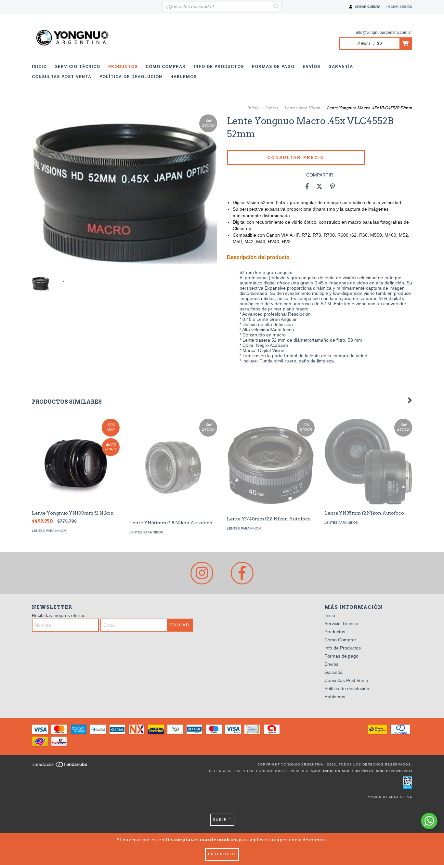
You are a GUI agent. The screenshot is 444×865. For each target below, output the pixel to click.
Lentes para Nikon (302, 107)
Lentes (271, 107)
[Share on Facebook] (307, 186)
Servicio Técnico (77, 67)
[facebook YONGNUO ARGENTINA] (242, 573)
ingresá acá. (337, 771)
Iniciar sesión (399, 6)
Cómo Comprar (166, 67)
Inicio (39, 67)
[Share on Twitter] (319, 186)
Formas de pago (273, 67)
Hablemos (183, 77)
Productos (122, 67)
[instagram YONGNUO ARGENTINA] (201, 573)
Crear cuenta (367, 6)
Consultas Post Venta (61, 77)
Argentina (400, 797)
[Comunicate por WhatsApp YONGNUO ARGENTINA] (429, 821)
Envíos (311, 67)
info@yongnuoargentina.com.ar (384, 32)
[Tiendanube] (60, 766)
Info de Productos (219, 67)
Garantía (340, 67)
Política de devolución (130, 77)
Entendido (222, 854)
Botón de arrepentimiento (383, 771)
